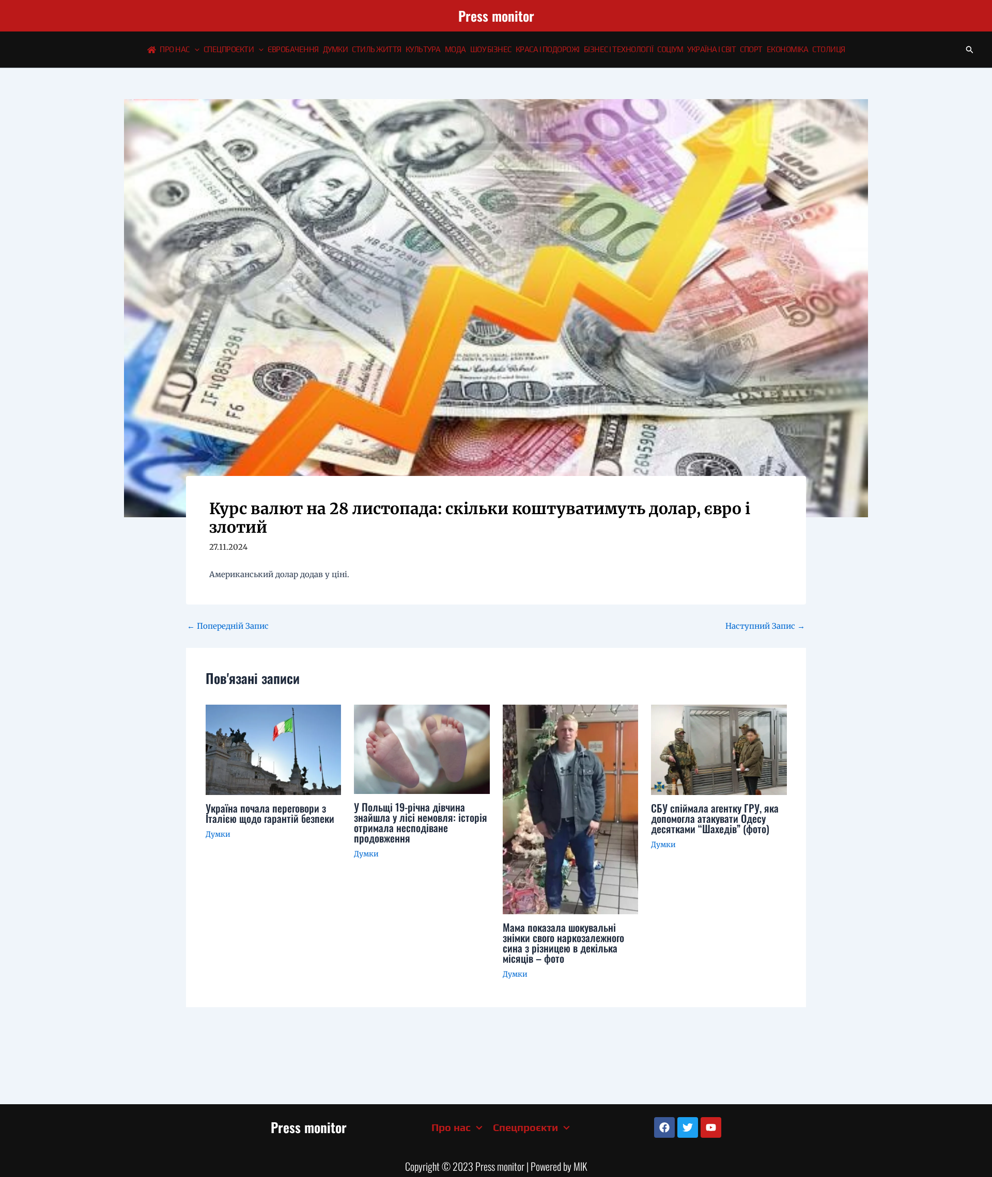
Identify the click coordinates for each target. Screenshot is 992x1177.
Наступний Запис (765, 626)
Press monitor (496, 16)
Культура (423, 49)
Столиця (828, 49)
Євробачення (293, 49)
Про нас (175, 49)
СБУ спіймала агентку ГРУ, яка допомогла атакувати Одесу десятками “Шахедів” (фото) (715, 818)
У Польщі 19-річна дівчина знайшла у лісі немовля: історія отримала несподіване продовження (420, 822)
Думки (335, 49)
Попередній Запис (228, 626)
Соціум (670, 49)
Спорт (751, 49)
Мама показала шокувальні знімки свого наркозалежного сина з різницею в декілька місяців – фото (563, 942)
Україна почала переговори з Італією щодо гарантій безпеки (270, 813)
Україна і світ (711, 49)
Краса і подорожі (548, 49)
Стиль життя (376, 49)
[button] (194, 49)
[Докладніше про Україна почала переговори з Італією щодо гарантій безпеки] (274, 749)
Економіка (788, 49)
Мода (455, 49)
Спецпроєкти (229, 49)
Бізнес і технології (619, 49)
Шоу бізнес (491, 49)
